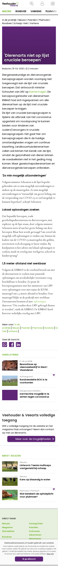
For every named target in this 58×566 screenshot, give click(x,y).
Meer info (50, 554)
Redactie (6, 68)
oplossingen (39, 301)
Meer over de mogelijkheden (33, 439)
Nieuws (6, 11)
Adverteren (35, 534)
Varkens (36, 11)
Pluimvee (51, 11)
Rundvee (20, 11)
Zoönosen (34, 531)
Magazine (7, 527)
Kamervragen (37, 91)
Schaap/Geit (36, 523)
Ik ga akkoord (29, 559)
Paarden (26, 328)
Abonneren (35, 538)
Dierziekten (8, 531)
